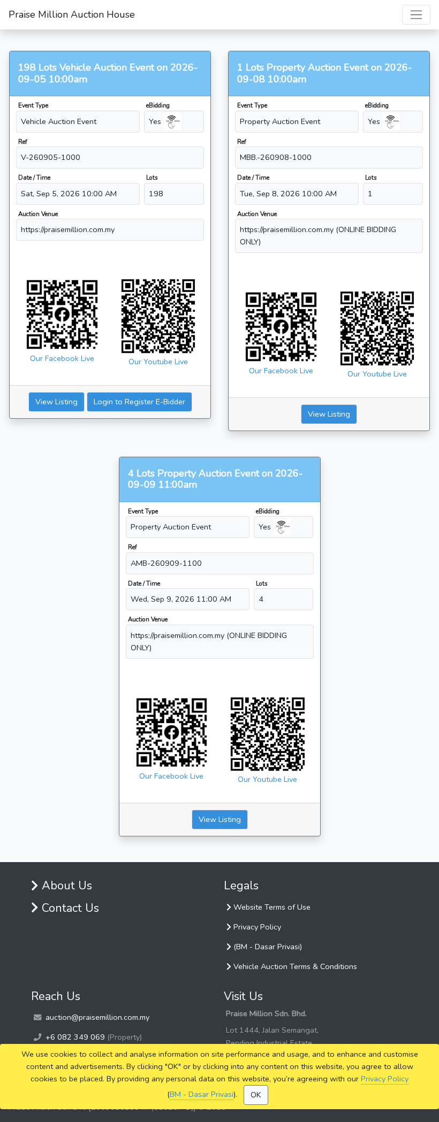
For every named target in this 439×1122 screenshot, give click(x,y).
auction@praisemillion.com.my (97, 1017)
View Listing (56, 401)
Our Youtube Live (158, 361)
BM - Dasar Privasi (201, 1094)
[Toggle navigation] (416, 15)
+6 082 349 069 (75, 1037)
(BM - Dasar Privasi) (266, 946)
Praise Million (72, 14)
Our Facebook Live (62, 358)
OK (256, 1094)
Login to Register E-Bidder (139, 401)
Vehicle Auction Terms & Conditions (294, 966)
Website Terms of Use (271, 907)
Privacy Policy (384, 1078)
